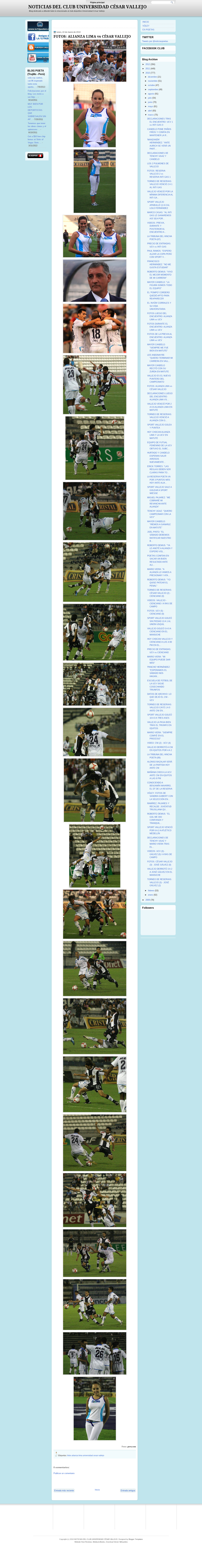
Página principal (97, 2)
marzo (151, 115)
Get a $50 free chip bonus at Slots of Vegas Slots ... (36, 139)
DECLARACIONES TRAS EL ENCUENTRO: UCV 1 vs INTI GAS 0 (160, 122)
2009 (148, 900)
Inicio (97, 1490)
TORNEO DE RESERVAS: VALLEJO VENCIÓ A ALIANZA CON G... (159, 417)
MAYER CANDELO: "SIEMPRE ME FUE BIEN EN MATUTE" (157, 347)
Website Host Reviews (83, 1542)
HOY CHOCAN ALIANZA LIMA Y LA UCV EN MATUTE (158, 435)
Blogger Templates (136, 1539)
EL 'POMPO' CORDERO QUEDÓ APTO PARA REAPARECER (158, 295)
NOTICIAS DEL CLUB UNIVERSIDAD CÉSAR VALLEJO (87, 6)
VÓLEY (146, 26)
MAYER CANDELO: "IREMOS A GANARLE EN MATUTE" (159, 524)
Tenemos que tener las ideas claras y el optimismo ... (37, 126)
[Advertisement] (90, 1481)
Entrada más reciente (64, 1490)
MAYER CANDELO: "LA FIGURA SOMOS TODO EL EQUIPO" (159, 285)
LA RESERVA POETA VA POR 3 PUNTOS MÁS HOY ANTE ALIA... (158, 479)
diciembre (152, 77)
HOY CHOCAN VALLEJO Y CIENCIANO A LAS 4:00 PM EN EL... (160, 642)
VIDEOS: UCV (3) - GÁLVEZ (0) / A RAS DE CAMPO (159, 854)
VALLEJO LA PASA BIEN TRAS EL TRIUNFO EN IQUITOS (159, 725)
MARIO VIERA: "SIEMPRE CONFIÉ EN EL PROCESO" (159, 735)
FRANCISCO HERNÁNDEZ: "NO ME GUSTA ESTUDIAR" (159, 264)
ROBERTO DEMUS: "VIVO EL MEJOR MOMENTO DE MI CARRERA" (159, 275)
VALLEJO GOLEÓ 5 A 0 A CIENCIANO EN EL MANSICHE (159, 631)
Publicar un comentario (63, 1473)
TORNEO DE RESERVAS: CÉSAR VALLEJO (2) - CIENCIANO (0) (159, 593)
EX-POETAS (148, 29)
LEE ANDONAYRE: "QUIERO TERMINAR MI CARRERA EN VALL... (160, 358)
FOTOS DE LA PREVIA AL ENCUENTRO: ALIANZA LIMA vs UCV (159, 337)
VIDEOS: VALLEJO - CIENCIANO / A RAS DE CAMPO (159, 603)
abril (150, 110)
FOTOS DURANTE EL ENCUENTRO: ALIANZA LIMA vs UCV (159, 327)
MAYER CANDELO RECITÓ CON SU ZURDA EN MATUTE (158, 368)
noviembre (152, 81)
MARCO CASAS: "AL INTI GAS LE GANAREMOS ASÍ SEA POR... (159, 215)
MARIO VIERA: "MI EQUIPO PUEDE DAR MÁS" (158, 660)
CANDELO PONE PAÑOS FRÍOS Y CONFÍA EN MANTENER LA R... (159, 132)
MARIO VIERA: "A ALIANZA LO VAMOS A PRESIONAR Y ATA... (159, 572)
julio (150, 98)
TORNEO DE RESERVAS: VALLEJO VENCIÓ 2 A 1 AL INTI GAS (159, 184)
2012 (148, 64)
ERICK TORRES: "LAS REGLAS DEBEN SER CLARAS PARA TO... (159, 469)
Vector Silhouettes (121, 1542)
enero (150, 895)
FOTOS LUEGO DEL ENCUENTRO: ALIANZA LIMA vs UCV (159, 316)
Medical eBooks (99, 1542)
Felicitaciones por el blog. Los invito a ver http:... (37, 94)
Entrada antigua (128, 1490)
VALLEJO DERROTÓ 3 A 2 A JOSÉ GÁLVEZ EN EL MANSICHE (159, 872)
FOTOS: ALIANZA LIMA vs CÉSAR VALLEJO (92, 36)
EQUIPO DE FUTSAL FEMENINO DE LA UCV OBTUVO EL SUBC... (159, 445)
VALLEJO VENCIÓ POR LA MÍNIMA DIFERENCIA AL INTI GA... (160, 194)
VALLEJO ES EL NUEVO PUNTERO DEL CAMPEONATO (159, 379)
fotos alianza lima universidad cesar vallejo (85, 1455)
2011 (148, 68)
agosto (151, 94)
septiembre (153, 89)
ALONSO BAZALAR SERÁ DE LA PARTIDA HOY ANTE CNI (159, 765)
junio (150, 102)
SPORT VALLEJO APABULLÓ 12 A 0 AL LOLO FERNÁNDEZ (158, 205)
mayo (150, 106)
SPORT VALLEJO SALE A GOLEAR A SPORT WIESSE (159, 490)
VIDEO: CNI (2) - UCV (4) (159, 743)
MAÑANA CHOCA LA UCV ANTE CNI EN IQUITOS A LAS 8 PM (159, 775)
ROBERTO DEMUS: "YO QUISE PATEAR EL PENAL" (158, 582)
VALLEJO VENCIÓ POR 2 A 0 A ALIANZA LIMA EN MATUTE (159, 407)
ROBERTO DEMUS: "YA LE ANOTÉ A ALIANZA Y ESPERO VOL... (159, 548)
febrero (151, 890)
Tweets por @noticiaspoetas (155, 41)
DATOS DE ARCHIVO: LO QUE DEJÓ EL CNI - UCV (159, 697)
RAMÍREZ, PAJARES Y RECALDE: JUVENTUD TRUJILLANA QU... (159, 806)
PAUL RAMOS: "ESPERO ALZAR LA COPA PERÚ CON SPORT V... (159, 254)
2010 (148, 73)
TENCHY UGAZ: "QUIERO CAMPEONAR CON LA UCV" (159, 514)
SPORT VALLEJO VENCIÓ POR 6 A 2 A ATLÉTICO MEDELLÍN (159, 830)
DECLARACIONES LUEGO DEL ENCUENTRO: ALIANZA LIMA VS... (159, 396)
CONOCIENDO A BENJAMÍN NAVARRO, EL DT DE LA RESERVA (159, 785)
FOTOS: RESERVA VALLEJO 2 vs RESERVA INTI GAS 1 (159, 174)
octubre (151, 85)
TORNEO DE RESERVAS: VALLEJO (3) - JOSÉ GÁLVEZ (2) (159, 882)
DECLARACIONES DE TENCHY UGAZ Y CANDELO (157, 156)
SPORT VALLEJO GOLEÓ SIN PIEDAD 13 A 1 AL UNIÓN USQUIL (159, 621)
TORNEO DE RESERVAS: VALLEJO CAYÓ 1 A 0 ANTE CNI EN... (159, 707)
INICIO (146, 22)
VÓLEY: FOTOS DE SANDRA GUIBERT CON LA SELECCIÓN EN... (160, 796)
